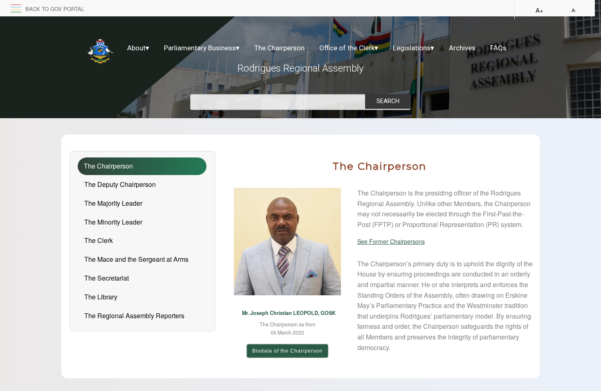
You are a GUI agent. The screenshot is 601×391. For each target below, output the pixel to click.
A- (574, 10)
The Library (100, 296)
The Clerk (98, 240)
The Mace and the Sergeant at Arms (136, 259)
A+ (539, 10)
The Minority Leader (113, 222)
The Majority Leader (113, 203)
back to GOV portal (54, 9)
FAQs (498, 48)
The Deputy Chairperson (120, 184)
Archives (462, 48)
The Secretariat (106, 278)
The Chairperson (279, 48)
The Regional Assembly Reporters (134, 315)
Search (388, 101)
